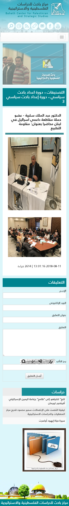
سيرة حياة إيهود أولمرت (52, 420)
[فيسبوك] (50, 28)
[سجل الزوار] (34, 28)
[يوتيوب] (57, 28)
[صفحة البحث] (11, 28)
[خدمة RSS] (26, 28)
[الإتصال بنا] (42, 28)
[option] (34, 64)
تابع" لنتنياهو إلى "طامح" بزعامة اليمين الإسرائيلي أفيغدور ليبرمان (37, 401)
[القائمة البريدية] (18, 28)
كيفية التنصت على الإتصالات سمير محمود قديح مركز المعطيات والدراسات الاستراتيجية (35, 412)
